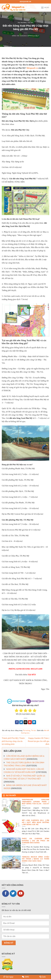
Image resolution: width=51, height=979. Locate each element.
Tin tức (30, 22)
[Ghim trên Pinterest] (30, 722)
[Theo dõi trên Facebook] (5, 893)
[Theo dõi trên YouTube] (20, 893)
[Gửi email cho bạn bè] (26, 722)
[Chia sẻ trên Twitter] (21, 722)
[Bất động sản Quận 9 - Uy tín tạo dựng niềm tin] (14, 7)
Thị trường (22, 22)
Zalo (44, 977)
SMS (27, 977)
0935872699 (18, 701)
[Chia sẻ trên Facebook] (17, 722)
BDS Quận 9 (34, 35)
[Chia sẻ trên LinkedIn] (34, 722)
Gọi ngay (9, 977)
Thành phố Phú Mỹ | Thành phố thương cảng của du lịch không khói (13, 741)
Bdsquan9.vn (32, 68)
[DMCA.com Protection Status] (7, 965)
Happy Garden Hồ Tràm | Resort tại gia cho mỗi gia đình (38, 741)
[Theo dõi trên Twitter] (13, 893)
